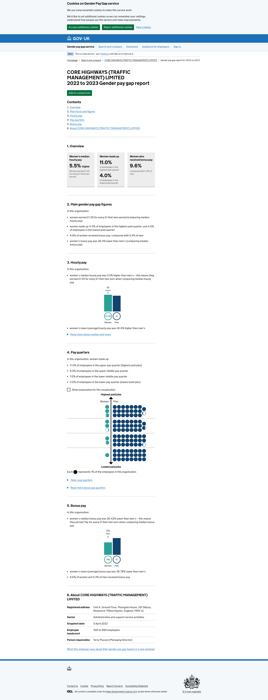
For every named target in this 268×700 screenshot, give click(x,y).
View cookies (143, 27)
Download (132, 46)
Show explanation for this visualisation (93, 389)
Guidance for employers (155, 46)
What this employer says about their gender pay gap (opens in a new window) (111, 649)
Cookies (84, 686)
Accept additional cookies (83, 27)
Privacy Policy (97, 686)
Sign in (177, 46)
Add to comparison (80, 93)
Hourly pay (76, 115)
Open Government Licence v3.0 (121, 691)
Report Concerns (114, 686)
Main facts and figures (82, 111)
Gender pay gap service (80, 46)
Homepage (72, 60)
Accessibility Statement (136, 686)
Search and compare (110, 46)
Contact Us (72, 686)
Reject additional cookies (118, 27)
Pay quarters (77, 119)
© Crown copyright (191, 691)
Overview (75, 107)
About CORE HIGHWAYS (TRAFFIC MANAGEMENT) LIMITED (105, 128)
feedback (105, 53)
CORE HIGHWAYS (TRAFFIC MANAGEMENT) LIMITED (131, 60)
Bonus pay (76, 124)
